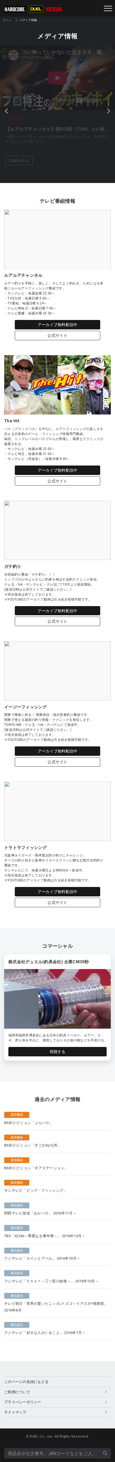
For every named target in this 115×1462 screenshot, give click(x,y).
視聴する (58, 1051)
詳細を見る (19, 160)
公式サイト (57, 335)
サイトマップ (15, 1412)
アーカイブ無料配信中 (58, 324)
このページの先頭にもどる (26, 1382)
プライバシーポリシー (22, 1402)
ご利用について (17, 1392)
